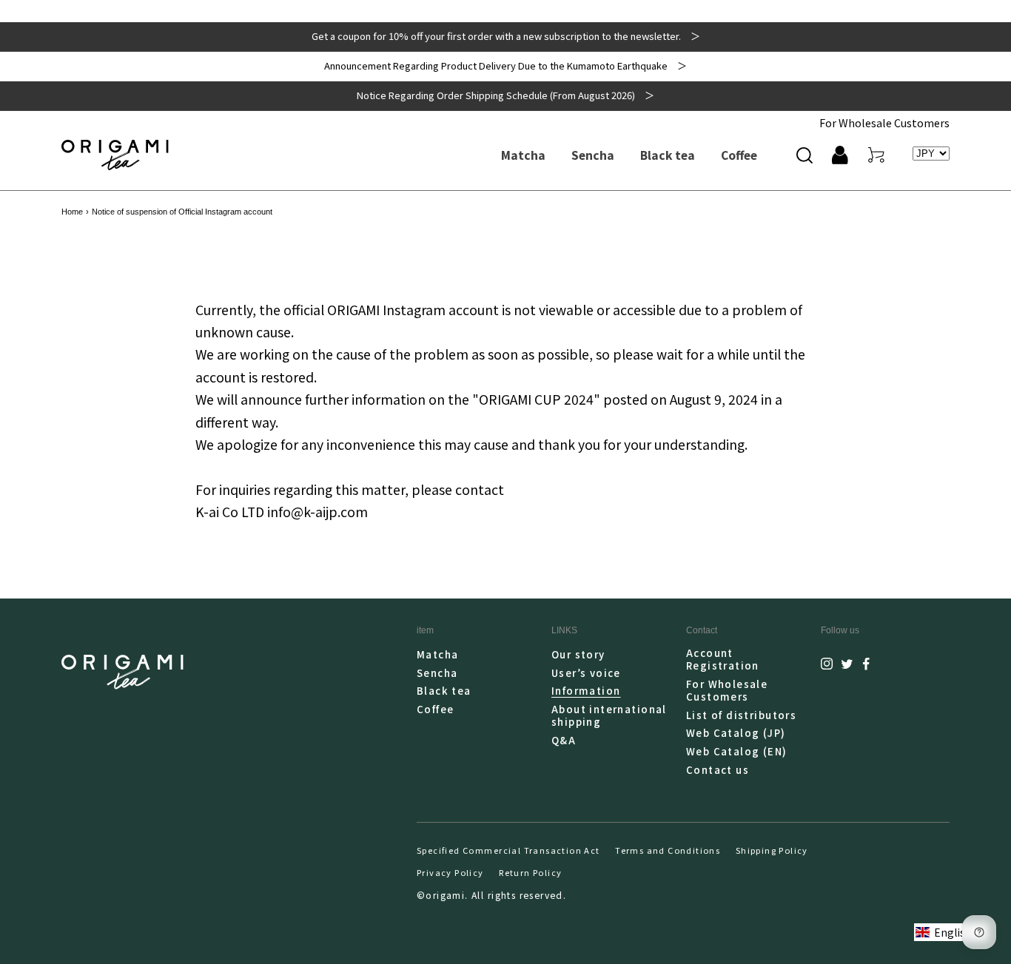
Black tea (444, 691)
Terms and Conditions (667, 850)
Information (586, 691)
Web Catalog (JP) (736, 733)
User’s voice (586, 673)
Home (72, 211)
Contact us (717, 770)
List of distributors (741, 715)
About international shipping (609, 715)
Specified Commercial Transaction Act (508, 850)
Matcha (437, 654)
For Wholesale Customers (884, 122)
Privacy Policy (450, 872)
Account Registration (722, 660)
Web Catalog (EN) (736, 751)
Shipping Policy (772, 850)
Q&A (563, 740)
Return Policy (530, 872)
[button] (804, 154)
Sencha (437, 673)
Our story (578, 654)
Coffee (435, 709)
